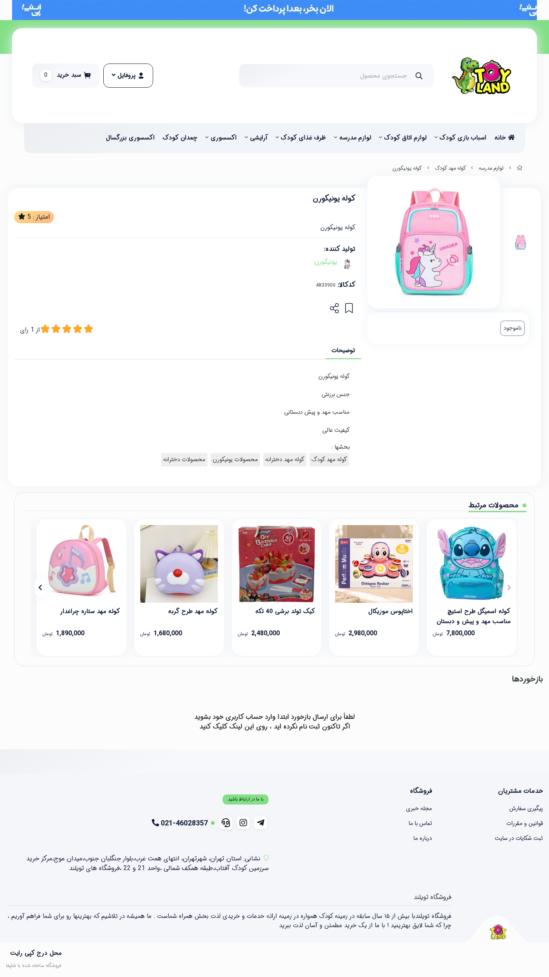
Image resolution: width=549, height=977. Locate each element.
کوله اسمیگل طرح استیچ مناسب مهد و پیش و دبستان (473, 616)
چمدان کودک (180, 138)
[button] (509, 587)
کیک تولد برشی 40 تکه (285, 611)
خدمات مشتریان (520, 791)
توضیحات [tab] (343, 350)
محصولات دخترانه (184, 459)
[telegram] (260, 822)
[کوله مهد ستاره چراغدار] (81, 564)
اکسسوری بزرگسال (130, 138)
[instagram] (243, 822)
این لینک (241, 727)
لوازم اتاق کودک (405, 138)
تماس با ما (420, 823)
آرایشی (259, 138)
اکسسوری (224, 138)
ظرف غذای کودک (303, 138)
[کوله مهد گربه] (179, 564)
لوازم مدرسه (355, 138)
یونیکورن (325, 262)
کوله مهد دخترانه (284, 459)
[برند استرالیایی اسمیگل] (471, 564)
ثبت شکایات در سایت (519, 838)
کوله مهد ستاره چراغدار (90, 611)
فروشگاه (421, 791)
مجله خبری (419, 808)
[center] (419, 75)
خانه (501, 138)
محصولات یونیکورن (235, 459)
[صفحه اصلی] (519, 168)
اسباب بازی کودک (463, 138)
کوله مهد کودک (450, 168)
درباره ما (423, 838)
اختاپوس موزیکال (390, 611)
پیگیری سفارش (526, 808)
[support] (225, 822)
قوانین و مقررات (524, 823)
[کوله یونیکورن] (498, 932)
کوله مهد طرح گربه (193, 611)
